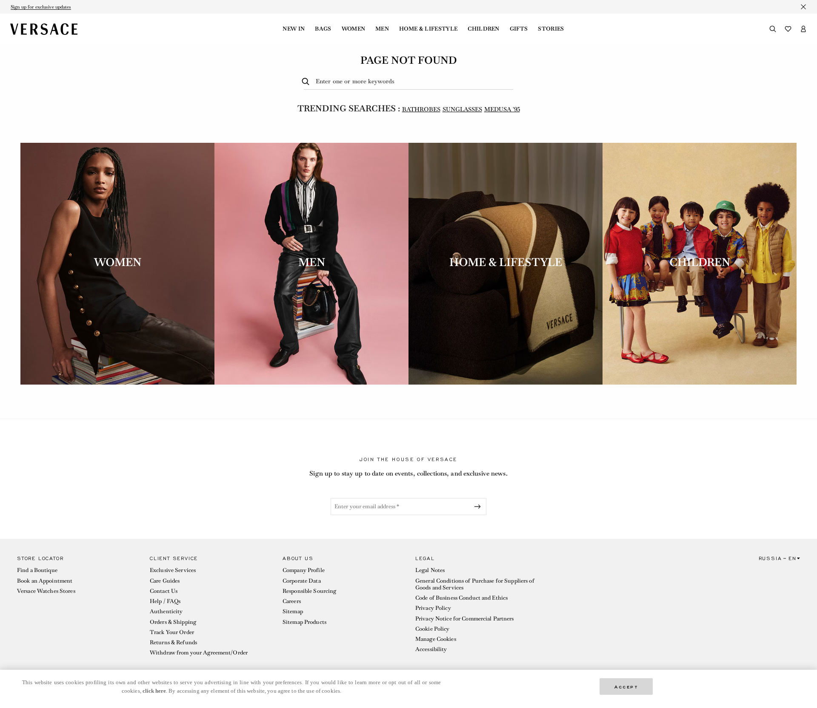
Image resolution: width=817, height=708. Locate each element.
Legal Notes (430, 570)
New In (294, 28)
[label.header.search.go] (307, 81)
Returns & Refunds (173, 642)
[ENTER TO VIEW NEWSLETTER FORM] (479, 506)
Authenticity (166, 611)
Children (484, 28)
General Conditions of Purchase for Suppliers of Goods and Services (474, 584)
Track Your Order (172, 632)
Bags (323, 28)
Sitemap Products (304, 622)
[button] (76, 608)
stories (551, 28)
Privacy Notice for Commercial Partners (464, 618)
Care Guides (165, 580)
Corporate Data (302, 580)
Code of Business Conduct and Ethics (461, 597)
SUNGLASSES (462, 109)
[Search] (772, 28)
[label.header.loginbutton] (803, 28)
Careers (292, 601)
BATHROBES (421, 109)
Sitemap (293, 611)
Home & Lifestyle (428, 28)
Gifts (519, 28)
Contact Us (163, 591)
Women (354, 28)
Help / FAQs (165, 601)
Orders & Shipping (173, 622)
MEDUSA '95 (502, 109)
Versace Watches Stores (46, 591)
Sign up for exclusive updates (41, 7)
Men (382, 28)
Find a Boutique (37, 570)
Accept (626, 686)
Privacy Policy (433, 608)
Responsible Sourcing (309, 591)
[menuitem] (294, 29)
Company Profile (304, 570)
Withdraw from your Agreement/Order (199, 652)
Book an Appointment (44, 580)
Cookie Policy (432, 628)
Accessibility (431, 649)
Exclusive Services (173, 570)
